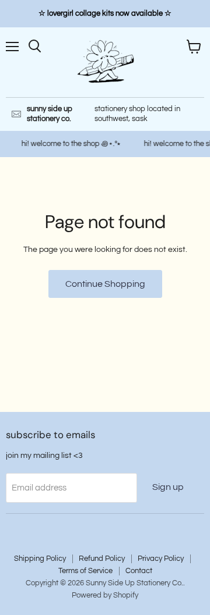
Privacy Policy (161, 558)
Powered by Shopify (105, 595)
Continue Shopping (105, 284)
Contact (138, 571)
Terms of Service (85, 571)
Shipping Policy (40, 558)
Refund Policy (102, 558)
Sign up (168, 487)
